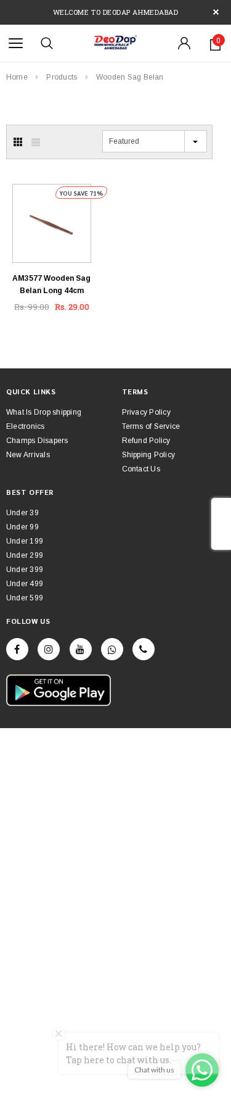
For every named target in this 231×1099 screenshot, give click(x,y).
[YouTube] (81, 649)
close (216, 12)
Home (17, 77)
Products (61, 77)
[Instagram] (49, 649)
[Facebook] (17, 649)
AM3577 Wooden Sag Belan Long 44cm (51, 284)
